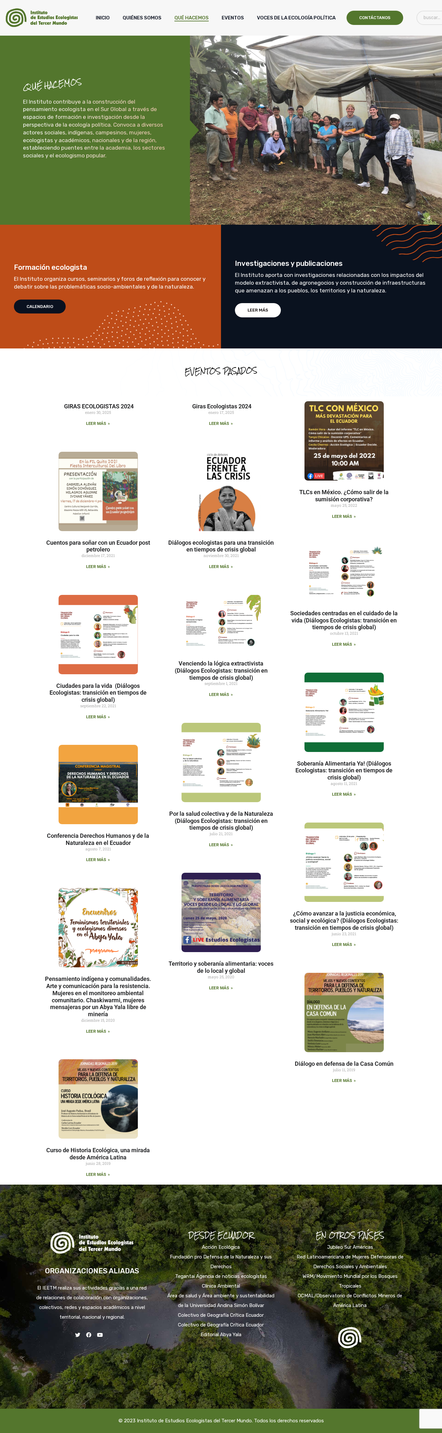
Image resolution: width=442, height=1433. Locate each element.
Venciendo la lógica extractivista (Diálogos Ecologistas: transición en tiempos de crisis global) (221, 670)
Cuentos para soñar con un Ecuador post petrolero (98, 546)
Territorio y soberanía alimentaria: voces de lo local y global (221, 967)
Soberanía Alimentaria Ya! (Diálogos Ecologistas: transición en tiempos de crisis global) (343, 770)
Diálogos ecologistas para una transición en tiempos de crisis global (221, 546)
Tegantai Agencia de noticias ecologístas (221, 1276)
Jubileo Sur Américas (350, 1247)
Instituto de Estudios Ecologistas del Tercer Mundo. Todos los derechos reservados (230, 1421)
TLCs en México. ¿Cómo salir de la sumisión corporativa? (344, 496)
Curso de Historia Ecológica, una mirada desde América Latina (98, 1154)
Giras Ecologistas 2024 (221, 406)
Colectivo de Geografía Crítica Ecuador (221, 1315)
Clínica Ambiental (221, 1286)
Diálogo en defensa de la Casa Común (344, 1063)
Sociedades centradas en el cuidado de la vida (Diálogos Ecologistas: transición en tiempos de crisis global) (344, 620)
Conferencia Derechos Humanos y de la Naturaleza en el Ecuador (98, 839)
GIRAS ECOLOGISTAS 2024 (98, 406)
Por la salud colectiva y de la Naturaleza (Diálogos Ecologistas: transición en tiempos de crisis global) (221, 820)
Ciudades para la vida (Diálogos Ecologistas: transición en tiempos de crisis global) (98, 692)
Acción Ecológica (221, 1247)
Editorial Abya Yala (221, 1334)
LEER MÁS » (98, 423)
